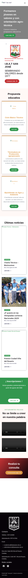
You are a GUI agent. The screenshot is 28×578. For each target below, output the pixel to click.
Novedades (7, 259)
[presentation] (14, 241)
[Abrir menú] (24, 3)
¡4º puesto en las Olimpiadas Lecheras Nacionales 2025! (13, 315)
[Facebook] (4, 566)
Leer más (7, 270)
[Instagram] (8, 566)
